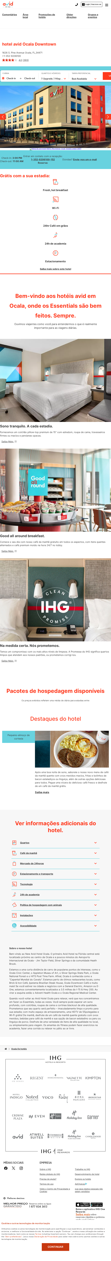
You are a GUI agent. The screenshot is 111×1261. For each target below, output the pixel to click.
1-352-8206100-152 (43, 159)
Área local (25, 16)
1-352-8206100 (12, 56)
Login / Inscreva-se (93, 4)
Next (108, 117)
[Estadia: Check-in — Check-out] (18, 78)
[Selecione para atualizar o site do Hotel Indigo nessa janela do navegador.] (16, 1097)
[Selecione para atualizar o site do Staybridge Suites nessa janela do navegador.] (55, 1136)
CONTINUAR (55, 1247)
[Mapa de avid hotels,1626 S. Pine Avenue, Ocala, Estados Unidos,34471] (55, 149)
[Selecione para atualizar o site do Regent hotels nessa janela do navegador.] (37, 1077)
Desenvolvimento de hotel (87, 1174)
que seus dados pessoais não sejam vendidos (89, 1190)
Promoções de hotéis (47, 16)
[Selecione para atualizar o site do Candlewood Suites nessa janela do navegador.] (93, 1136)
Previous (3, 117)
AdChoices (80, 1184)
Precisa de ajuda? (48, 1179)
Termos (38, 1233)
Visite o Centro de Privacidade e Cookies (55, 1190)
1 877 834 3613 (38, 1206)
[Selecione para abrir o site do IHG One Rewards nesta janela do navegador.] (55, 1151)
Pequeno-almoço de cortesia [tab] (19, 737)
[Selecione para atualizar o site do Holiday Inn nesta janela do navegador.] (74, 1116)
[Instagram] (21, 1168)
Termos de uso (46, 1184)
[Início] (5, 1049)
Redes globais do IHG (50, 1174)
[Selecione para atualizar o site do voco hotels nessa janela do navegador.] (47, 1097)
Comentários (9, 14)
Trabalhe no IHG (82, 1169)
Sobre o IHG (45, 1169)
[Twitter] (13, 1168)
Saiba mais (42, 792)
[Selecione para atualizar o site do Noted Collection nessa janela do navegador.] (32, 1097)
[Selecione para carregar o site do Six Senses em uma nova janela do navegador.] (18, 1077)
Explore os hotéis (83, 1179)
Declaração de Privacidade (46, 1236)
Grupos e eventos (93, 16)
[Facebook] (6, 1168)
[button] (106, 4)
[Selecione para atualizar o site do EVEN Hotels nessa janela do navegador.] (37, 1116)
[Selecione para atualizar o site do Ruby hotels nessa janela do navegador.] (63, 1097)
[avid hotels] (8, 4)
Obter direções (71, 16)
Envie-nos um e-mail (85, 159)
